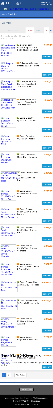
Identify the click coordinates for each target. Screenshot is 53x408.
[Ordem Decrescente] (51, 30)
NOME (30, 30)
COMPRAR (47, 57)
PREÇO (39, 30)
